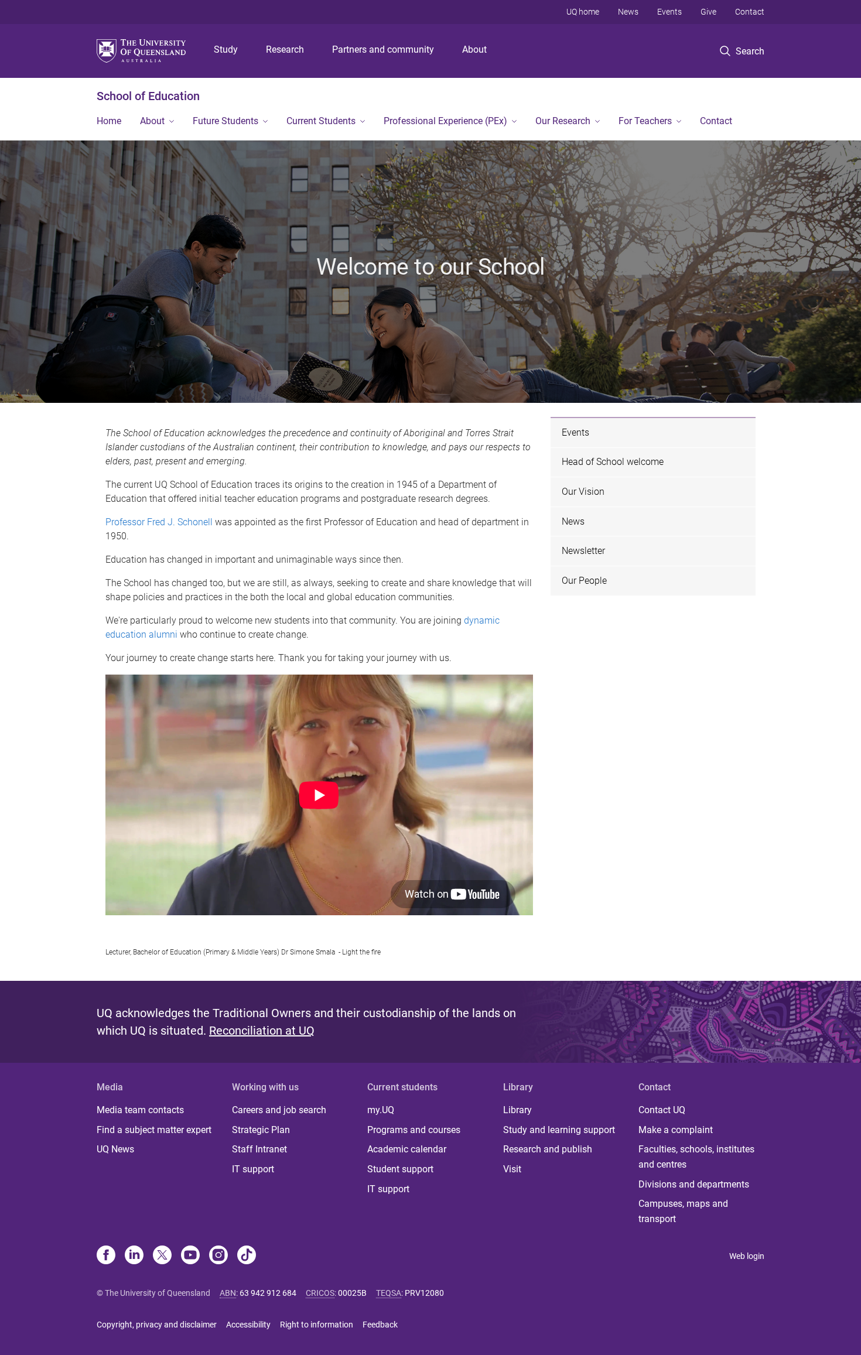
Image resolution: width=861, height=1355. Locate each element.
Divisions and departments (693, 1184)
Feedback (380, 1324)
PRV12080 (424, 1293)
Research (285, 49)
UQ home (582, 11)
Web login (746, 1256)
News (628, 11)
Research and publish (547, 1149)
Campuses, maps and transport (683, 1211)
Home (109, 120)
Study (226, 49)
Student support (400, 1169)
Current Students (321, 120)
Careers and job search (279, 1110)
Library (517, 1110)
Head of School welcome (613, 461)
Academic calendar (406, 1149)
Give (708, 11)
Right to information (316, 1324)
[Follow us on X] (162, 1256)
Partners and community (383, 49)
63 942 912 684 (268, 1293)
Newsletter (583, 550)
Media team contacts (140, 1110)
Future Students (225, 120)
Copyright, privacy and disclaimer (157, 1324)
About (474, 49)
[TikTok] (246, 1256)
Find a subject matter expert (154, 1129)
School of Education (148, 96)
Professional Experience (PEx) (445, 120)
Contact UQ (661, 1110)
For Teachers (645, 120)
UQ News (115, 1149)
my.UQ (380, 1110)
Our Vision (583, 491)
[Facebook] (106, 1256)
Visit (512, 1169)
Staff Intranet (259, 1149)
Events (669, 11)
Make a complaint (675, 1129)
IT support (253, 1169)
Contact (749, 11)
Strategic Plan (261, 1129)
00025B (352, 1293)
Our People (584, 580)
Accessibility (248, 1324)
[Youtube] (190, 1256)
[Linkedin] (134, 1256)
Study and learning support (559, 1129)
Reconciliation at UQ (262, 1031)
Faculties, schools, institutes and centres (696, 1157)
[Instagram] (218, 1256)
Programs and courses (413, 1129)
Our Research (562, 120)
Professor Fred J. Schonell (159, 522)
